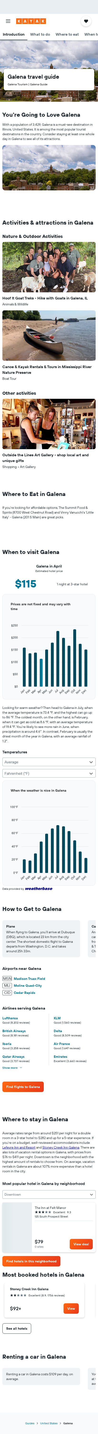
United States (49, 1423)
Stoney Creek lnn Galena (60, 1147)
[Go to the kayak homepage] (31, 21)
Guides (29, 1423)
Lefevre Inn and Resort (18, 1147)
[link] (23, 1087)
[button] (8, 21)
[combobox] (49, 762)
